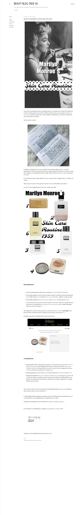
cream (67, 379)
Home (16, 10)
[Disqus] (49, 461)
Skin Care (11, 25)
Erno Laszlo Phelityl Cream (64, 372)
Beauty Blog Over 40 (26, 3)
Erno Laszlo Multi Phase (53, 297)
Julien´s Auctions (58, 310)
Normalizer (29, 370)
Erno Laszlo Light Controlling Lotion (48, 375)
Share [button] (10, 16)
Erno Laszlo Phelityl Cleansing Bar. (59, 292)
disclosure (49, 433)
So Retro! (11, 27)
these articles (55, 408)
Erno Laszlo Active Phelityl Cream (47, 299)
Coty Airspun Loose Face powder (49, 304)
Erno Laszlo (12, 22)
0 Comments (32, 16)
